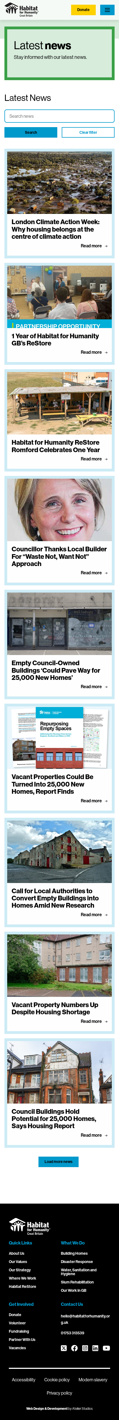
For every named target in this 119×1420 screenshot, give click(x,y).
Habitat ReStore (22, 1286)
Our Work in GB (73, 1290)
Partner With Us (22, 1339)
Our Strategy (20, 1270)
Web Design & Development (47, 1409)
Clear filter (88, 132)
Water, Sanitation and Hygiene (79, 1272)
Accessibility (23, 1379)
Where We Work (22, 1278)
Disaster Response (77, 1261)
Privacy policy (59, 1393)
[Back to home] (21, 15)
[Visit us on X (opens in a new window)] (64, 1348)
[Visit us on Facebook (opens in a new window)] (74, 1348)
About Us (16, 1253)
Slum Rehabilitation (77, 1282)
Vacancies (17, 1348)
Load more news (59, 1161)
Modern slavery (93, 1379)
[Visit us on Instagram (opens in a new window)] (85, 1348)
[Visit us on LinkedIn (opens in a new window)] (95, 1348)
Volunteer (17, 1323)
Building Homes (74, 1253)
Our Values (18, 1261)
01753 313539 (72, 1333)
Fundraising (19, 1331)
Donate (83, 9)
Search (31, 132)
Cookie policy (57, 1379)
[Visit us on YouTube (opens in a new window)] (106, 1348)
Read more (92, 245)
